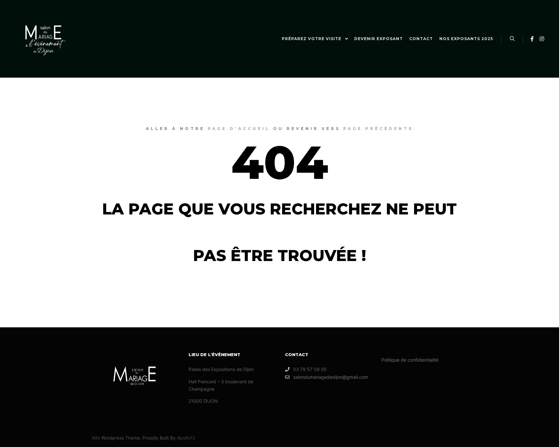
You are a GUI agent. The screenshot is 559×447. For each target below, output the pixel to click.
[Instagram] (542, 39)
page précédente (378, 128)
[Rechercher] (512, 39)
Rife (96, 438)
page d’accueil (239, 128)
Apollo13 (186, 438)
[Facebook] (532, 39)
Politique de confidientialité (409, 360)
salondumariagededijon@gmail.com (330, 377)
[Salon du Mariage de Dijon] (45, 39)
